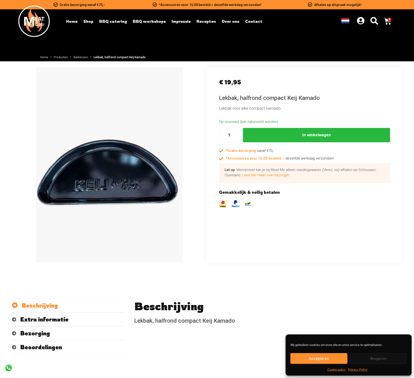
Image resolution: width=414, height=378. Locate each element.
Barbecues (81, 57)
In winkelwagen (316, 134)
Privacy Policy (358, 369)
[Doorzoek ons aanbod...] (374, 21)
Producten (61, 57)
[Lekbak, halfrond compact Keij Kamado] (109, 164)
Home (44, 57)
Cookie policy (336, 369)
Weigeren (378, 358)
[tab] (68, 305)
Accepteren (319, 358)
